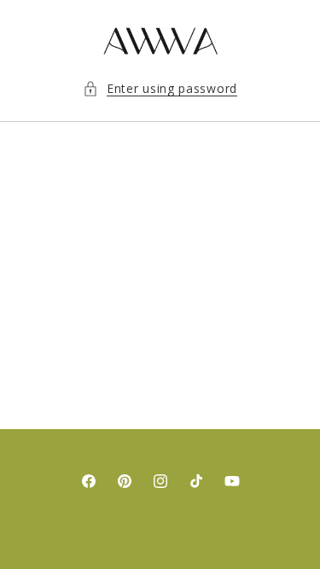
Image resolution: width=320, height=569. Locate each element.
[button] (160, 88)
